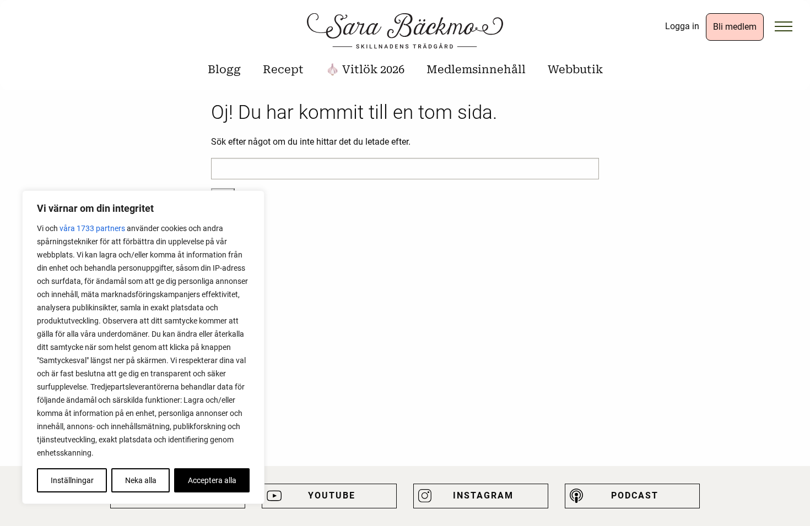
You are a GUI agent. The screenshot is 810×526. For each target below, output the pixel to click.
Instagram (483, 495)
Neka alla (140, 480)
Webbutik (575, 69)
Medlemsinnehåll (476, 69)
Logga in (682, 26)
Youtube (331, 495)
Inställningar (72, 480)
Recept (283, 69)
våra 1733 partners (92, 228)
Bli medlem (735, 26)
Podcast (634, 495)
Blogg (224, 69)
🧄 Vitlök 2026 (365, 69)
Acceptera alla (212, 480)
